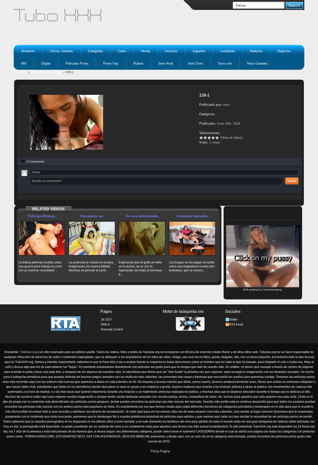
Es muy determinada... (143, 216)
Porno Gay (111, 63)
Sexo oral (225, 63)
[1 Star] (201, 138)
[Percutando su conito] (92, 238)
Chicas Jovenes (61, 51)
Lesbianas (227, 51)
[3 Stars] (209, 138)
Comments (35, 161)
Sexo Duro (195, 63)
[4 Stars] (213, 138)
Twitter (233, 319)
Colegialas (95, 51)
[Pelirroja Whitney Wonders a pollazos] (41, 238)
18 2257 (106, 319)
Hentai (145, 51)
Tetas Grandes (257, 63)
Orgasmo (283, 51)
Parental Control (112, 329)
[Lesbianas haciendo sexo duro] (192, 238)
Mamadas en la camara (46, 72)
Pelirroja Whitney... (42, 216)
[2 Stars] (205, 138)
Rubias (138, 63)
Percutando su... (93, 216)
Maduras (256, 51)
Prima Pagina (160, 451)
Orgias (46, 63)
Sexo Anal (165, 63)
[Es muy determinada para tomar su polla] (142, 238)
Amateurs (28, 51)
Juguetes (198, 51)
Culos (122, 51)
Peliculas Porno (77, 63)
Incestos (171, 51)
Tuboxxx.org (28, 352)
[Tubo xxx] (101, 17)
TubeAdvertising (272, 289)
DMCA (105, 324)
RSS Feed (236, 324)
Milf (23, 63)
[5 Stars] (217, 138)
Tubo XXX (20, 72)
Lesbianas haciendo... (193, 216)
